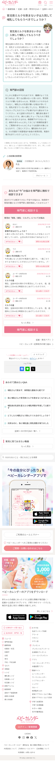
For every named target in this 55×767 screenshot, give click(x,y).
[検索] (45, 3)
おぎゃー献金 (37, 708)
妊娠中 (7, 652)
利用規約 (21, 752)
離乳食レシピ (9, 676)
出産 (6, 655)
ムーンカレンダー (38, 674)
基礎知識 (11, 9)
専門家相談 (8, 642)
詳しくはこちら (43, 611)
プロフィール (40, 175)
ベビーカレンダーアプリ (41, 663)
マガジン (35, 638)
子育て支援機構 (37, 705)
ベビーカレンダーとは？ (12, 745)
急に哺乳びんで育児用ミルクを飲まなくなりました (29, 397)
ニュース (8, 638)
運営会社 (26, 745)
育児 (6, 659)
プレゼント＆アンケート (41, 649)
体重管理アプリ (37, 666)
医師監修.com (37, 691)
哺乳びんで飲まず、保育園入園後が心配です (26, 390)
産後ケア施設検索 (11, 693)
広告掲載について (42, 748)
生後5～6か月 (48, 9)
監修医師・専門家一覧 (14, 633)
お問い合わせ (30, 752)
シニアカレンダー (38, 680)
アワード (35, 634)
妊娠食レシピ (9, 679)
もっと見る (26, 322)
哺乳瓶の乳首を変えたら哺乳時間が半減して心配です (29, 406)
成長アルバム (9, 686)
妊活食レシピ (9, 682)
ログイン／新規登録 (27, 726)
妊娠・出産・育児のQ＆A (28, 9)
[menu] (51, 3)
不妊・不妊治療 (10, 662)
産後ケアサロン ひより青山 (41, 694)
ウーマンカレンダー (39, 677)
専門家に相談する (27, 210)
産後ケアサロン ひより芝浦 (41, 697)
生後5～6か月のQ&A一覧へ (26, 431)
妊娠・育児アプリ (43, 339)
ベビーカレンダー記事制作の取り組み (35, 344)
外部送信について (10, 748)
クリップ (40, 354)
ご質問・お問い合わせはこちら (27, 548)
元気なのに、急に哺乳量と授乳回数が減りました (28, 423)
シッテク (35, 684)
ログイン (33, 358)
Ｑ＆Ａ (7, 665)
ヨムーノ (35, 687)
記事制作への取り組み (14, 627)
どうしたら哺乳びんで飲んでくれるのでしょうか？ (29, 415)
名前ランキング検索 (39, 631)
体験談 (7, 669)
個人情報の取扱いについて (39, 745)
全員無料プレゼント (39, 652)
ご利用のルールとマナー (27, 534)
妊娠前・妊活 (9, 648)
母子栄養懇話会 (37, 711)
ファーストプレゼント (40, 655)
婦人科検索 (9, 699)
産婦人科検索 (9, 696)
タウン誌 (35, 641)
